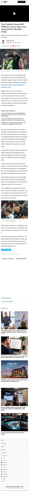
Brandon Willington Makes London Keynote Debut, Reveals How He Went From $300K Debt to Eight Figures (13, 409)
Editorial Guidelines (21, 258)
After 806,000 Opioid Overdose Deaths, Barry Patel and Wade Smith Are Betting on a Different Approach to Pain (14, 332)
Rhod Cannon (11, 40)
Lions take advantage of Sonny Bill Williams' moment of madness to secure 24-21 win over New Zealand (13, 115)
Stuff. (2, 160)
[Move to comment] (19, 46)
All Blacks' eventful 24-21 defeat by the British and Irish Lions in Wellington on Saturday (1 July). (14, 85)
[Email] (16, 46)
